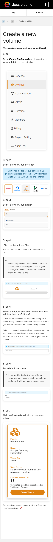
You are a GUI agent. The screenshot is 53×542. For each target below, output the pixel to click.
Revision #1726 (25, 21)
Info (13, 12)
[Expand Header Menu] (46, 4)
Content (39, 12)
